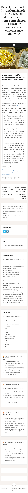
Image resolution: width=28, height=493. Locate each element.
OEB (6, 342)
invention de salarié (17, 83)
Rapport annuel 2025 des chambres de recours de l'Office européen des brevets (15, 458)
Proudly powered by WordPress (9, 488)
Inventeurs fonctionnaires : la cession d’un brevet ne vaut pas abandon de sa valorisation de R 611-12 (14, 266)
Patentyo (7, 344)
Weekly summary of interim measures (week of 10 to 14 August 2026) (14, 363)
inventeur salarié (13, 177)
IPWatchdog (8, 334)
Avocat (7, 177)
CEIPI (6, 322)
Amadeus (24, 488)
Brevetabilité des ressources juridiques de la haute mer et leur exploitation (12, 276)
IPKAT (6, 332)
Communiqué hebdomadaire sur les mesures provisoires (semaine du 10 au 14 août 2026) (14, 368)
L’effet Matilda (8, 270)
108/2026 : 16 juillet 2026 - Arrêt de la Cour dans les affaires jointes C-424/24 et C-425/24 (14, 425)
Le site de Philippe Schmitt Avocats (14, 245)
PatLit (6, 346)
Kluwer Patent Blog (10, 336)
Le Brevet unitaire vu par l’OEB (13, 272)
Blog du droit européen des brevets (14, 320)
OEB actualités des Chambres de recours (13, 443)
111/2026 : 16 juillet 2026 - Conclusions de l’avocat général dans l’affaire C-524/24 (14, 419)
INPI (6, 330)
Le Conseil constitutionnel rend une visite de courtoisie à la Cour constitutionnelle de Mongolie (14, 390)
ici (17, 105)
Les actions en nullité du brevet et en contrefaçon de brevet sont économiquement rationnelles (13, 289)
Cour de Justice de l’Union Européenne (11, 413)
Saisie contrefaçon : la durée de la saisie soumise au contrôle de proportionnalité (7, 191)
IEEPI (6, 328)
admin (10, 83)
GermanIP (7, 326)
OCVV (6, 340)
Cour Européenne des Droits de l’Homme (13, 357)
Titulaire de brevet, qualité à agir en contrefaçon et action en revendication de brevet (13, 260)
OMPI (18, 177)
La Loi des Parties (9, 338)
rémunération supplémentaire (9, 178)
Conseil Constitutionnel (12, 384)
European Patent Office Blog (12, 324)
